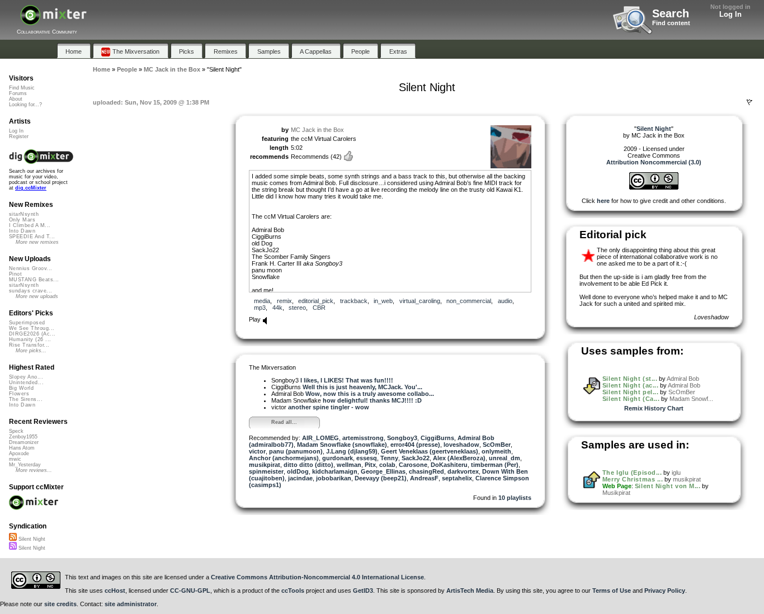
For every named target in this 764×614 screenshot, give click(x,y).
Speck (16, 431)
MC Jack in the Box (317, 129)
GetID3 (363, 590)
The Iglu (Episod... (632, 472)
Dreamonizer (24, 442)
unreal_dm (504, 458)
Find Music (22, 88)
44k (277, 307)
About (15, 99)
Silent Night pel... (630, 392)
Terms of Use (611, 590)
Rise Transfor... (29, 345)
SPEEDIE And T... (32, 236)
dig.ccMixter (30, 188)
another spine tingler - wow (328, 407)
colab (387, 464)
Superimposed (27, 322)
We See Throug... (31, 328)
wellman (349, 464)
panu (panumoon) (296, 451)
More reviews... (34, 470)
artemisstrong (363, 437)
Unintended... (26, 382)
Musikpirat (616, 492)
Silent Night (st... (629, 378)
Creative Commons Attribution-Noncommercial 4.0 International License (317, 577)
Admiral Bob (683, 378)
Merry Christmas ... (632, 479)
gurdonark (337, 458)
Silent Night (31, 539)
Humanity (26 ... (30, 339)
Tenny (389, 458)
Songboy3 (402, 437)
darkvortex (463, 471)
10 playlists (514, 497)
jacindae (300, 478)
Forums (18, 93)
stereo (297, 307)
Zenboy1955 (23, 437)
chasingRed (426, 471)
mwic (15, 459)
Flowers (19, 393)
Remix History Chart (653, 408)
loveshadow (461, 444)
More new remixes (37, 242)
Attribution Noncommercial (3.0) (653, 162)
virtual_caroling (419, 300)
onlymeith (496, 451)
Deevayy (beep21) (381, 478)
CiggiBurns (437, 437)
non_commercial (468, 300)
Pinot (15, 274)
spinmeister (266, 471)
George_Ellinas (383, 471)
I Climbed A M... (29, 225)
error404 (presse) (415, 444)
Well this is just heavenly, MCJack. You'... (362, 387)
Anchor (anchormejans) (284, 458)
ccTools (292, 590)
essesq (366, 458)
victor (257, 451)
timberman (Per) (494, 464)
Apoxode (19, 453)
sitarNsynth (24, 214)
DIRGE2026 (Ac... (32, 334)
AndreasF (424, 478)
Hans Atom (22, 448)
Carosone (413, 464)
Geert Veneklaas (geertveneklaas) (429, 451)
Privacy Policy (664, 590)
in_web (383, 300)
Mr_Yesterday (25, 464)
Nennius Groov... (30, 268)
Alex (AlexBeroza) (459, 458)
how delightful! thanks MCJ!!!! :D (372, 400)
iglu (676, 472)
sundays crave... (30, 291)
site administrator (131, 604)
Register (19, 136)
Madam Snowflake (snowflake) (342, 444)
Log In (730, 14)
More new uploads (37, 296)
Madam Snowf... (691, 398)
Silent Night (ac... (630, 385)
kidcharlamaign (334, 471)
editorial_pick (315, 300)
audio (505, 300)
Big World (21, 388)
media (262, 300)
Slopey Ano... (26, 377)
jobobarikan (333, 478)
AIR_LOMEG (320, 437)
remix (284, 300)
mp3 (260, 307)
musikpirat (264, 464)
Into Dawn (22, 231)
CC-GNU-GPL (190, 590)
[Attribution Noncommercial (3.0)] (653, 187)
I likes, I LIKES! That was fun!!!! (346, 380)
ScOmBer (497, 444)
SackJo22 (416, 458)
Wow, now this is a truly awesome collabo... (369, 393)
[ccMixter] (53, 21)
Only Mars (22, 220)
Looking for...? (25, 104)
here (603, 200)
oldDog (298, 471)
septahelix (457, 478)
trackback (353, 300)
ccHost (115, 590)
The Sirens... (26, 399)
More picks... (31, 350)
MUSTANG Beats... (34, 279)
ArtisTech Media (469, 590)
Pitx (370, 464)
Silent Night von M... (668, 486)
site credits (60, 604)
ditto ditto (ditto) (308, 464)
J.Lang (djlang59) (352, 451)
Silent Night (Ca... (630, 398)
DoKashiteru (449, 464)
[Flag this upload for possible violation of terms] (749, 102)
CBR (319, 307)
